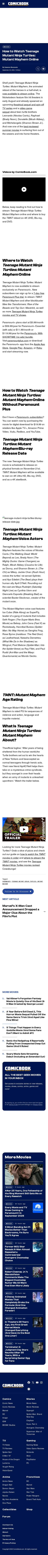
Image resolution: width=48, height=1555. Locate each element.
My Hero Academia (10, 1499)
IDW (4, 1421)
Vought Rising (8, 1466)
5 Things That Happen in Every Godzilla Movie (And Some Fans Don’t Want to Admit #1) (23, 1030)
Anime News (7, 1481)
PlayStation (31, 1459)
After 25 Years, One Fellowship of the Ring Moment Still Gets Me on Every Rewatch (23, 1193)
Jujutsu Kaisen (8, 1492)
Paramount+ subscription (29, 417)
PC (27, 1463)
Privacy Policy (37, 1104)
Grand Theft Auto (33, 1499)
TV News (6, 1445)
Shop (29, 1509)
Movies (6, 47)
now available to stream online (18, 93)
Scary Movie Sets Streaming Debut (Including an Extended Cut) (25, 1055)
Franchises (33, 1477)
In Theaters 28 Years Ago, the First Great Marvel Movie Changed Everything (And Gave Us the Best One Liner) (17, 1329)
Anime (6, 1477)
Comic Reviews (8, 1407)
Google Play (15, 347)
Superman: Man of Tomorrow (34, 1432)
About (5, 1532)
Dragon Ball (7, 1485)
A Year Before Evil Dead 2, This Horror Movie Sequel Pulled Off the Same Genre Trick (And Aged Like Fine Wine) (26, 1015)
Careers (6, 1536)
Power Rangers (32, 1495)
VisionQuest (7, 1470)
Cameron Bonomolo (11, 67)
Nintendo (30, 1452)
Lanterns (6, 1463)
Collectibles (9, 1509)
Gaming (31, 1440)
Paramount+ (6, 881)
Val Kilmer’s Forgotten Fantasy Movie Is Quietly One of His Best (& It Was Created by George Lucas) (25, 1001)
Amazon (28, 347)
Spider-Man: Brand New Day (34, 1415)
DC (3, 1414)
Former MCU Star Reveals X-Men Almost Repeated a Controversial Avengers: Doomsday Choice (17, 1253)
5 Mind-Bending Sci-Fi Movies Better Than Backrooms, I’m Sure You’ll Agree (17, 1231)
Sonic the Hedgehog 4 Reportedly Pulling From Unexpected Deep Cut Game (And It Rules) (25, 1043)
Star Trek (30, 1492)
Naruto (5, 1495)
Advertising (8, 1529)
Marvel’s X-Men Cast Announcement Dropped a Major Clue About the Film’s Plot (20, 911)
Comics (6, 1399)
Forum (6, 1516)
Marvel (5, 1410)
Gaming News (32, 1445)
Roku (39, 347)
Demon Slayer (8, 1488)
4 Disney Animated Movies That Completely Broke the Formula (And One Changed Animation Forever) (17, 1303)
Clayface (30, 1420)
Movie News (31, 1403)
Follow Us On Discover (17, 891)
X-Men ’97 (6, 1455)
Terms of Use (13, 1104)
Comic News (7, 1403)
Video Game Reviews (35, 1448)
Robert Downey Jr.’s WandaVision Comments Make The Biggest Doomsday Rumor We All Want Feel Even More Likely (17, 1278)
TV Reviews (7, 1448)
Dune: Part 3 (31, 1424)
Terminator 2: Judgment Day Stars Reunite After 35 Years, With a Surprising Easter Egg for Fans (17, 1354)
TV (4, 1440)
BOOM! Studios (8, 1425)
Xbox (28, 1455)
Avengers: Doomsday (35, 1427)
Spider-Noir (7, 1452)
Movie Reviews (32, 1407)
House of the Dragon (11, 1459)
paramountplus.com (18, 340)
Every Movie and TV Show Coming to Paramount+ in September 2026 (16, 1211)
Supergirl (30, 1410)
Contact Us (7, 1525)
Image (5, 1417)
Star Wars (30, 1488)
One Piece (6, 1503)
